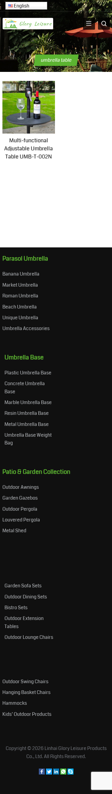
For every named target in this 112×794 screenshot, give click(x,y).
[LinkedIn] (56, 772)
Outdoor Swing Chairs (25, 681)
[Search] (104, 24)
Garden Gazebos (20, 497)
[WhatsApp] (63, 772)
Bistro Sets (15, 607)
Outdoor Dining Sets (25, 596)
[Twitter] (49, 772)
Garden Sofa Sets (23, 585)
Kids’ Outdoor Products (26, 714)
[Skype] (70, 772)
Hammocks (14, 703)
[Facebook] (41, 772)
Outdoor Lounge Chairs (28, 637)
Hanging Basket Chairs (26, 692)
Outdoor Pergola (19, 509)
